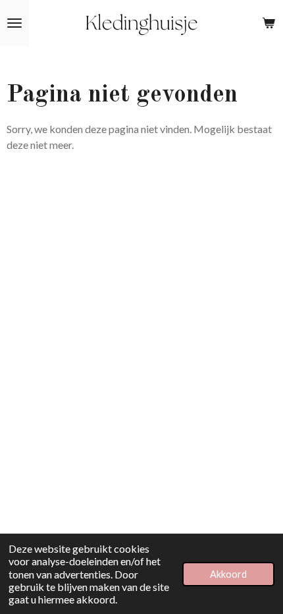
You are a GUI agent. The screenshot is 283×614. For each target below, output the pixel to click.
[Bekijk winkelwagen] (268, 23)
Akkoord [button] (228, 574)
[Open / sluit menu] (14, 23)
